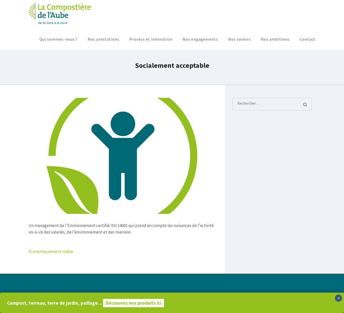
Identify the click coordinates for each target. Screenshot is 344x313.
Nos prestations (103, 39)
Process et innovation (151, 39)
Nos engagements (200, 39)
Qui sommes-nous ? (59, 39)
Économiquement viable (50, 251)
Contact (308, 39)
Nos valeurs (239, 39)
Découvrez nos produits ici (133, 303)
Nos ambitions (275, 39)
